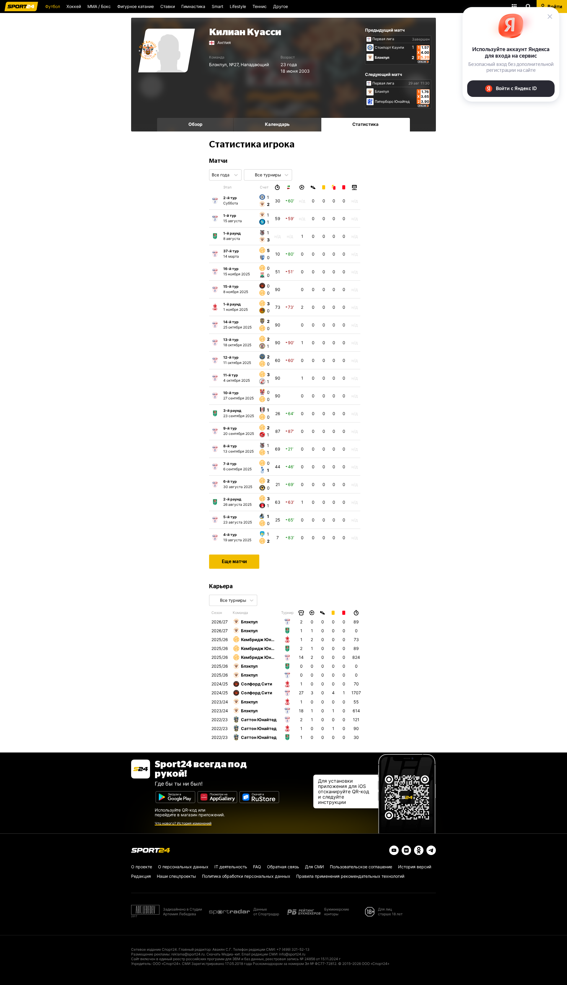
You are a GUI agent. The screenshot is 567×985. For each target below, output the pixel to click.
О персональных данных (183, 866)
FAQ (257, 866)
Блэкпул (218, 64)
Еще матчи (234, 561)
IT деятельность (230, 866)
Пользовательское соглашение (361, 866)
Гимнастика (193, 6)
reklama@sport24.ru (188, 954)
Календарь (277, 124)
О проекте (141, 866)
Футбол (52, 6)
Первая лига (383, 39)
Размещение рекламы (150, 954)
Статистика (365, 124)
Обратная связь (283, 866)
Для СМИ (314, 866)
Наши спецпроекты (176, 876)
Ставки (167, 6)
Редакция (141, 876)
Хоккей (73, 6)
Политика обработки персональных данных (246, 876)
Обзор (195, 124)
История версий (414, 866)
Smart (217, 6)
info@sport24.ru (292, 954)
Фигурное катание (135, 6)
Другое (280, 6)
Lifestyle (238, 6)
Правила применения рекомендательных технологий (350, 876)
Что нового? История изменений (183, 823)
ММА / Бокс (99, 6)
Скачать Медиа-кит (223, 954)
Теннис (259, 6)
